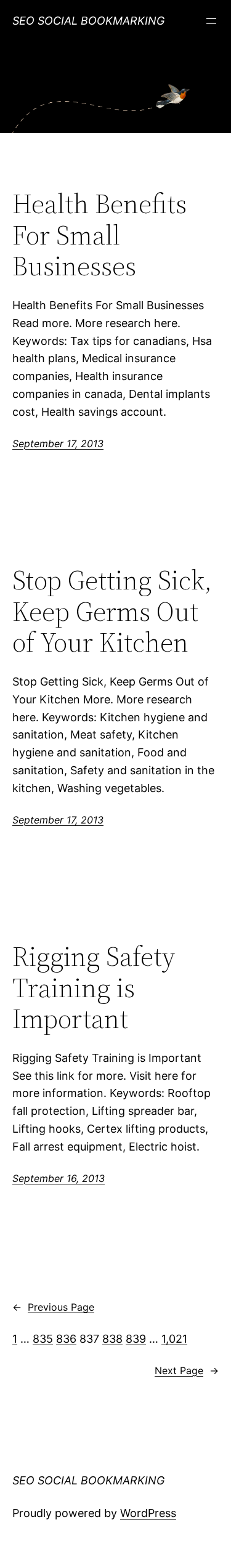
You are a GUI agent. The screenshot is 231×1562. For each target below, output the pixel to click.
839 (136, 1338)
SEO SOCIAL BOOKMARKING (88, 20)
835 (43, 1338)
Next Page (187, 1370)
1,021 (174, 1338)
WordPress (148, 1513)
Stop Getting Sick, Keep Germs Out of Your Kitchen (112, 611)
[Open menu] (211, 21)
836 (66, 1338)
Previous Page (53, 1307)
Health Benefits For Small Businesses (99, 235)
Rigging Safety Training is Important (93, 988)
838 (112, 1338)
